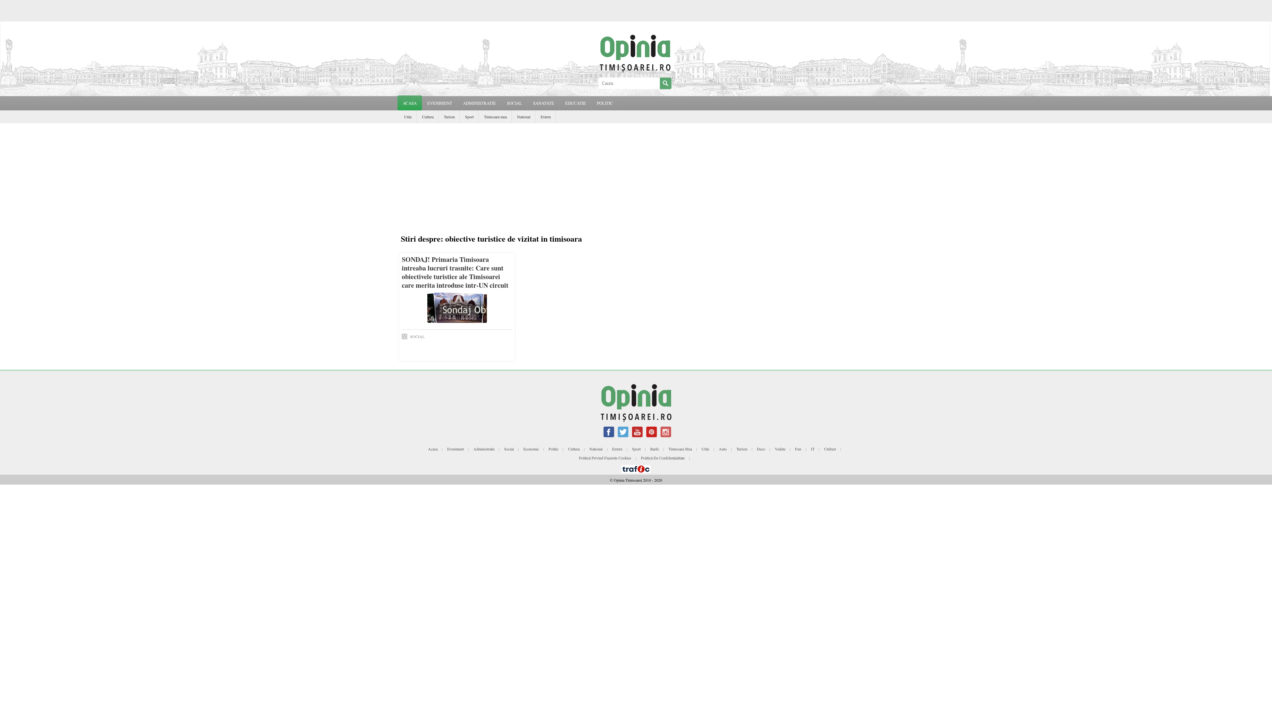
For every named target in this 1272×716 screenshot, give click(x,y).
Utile (408, 116)
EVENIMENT (439, 103)
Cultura (428, 116)
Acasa (410, 103)
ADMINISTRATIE (479, 103)
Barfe (654, 448)
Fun (798, 448)
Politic (553, 448)
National (523, 116)
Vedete (780, 448)
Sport (469, 116)
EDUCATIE (575, 103)
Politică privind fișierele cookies (605, 457)
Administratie (484, 448)
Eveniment (455, 448)
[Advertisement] (637, 179)
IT (813, 448)
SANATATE (543, 103)
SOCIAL (514, 103)
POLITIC (605, 103)
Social (509, 448)
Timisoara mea (495, 116)
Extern (546, 116)
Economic (531, 448)
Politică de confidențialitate (663, 457)
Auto (723, 448)
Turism (449, 116)
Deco (761, 448)
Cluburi (830, 448)
